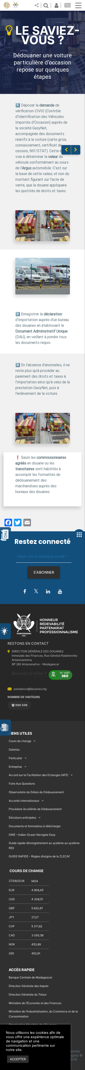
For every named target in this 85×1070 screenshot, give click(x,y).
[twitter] (36, 591)
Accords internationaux (24, 800)
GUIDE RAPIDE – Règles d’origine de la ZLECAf (39, 856)
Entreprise (15, 766)
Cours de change (20, 741)
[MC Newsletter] (68, 5)
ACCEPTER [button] (18, 1059)
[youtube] (59, 591)
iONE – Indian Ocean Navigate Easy (32, 834)
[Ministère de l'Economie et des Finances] (7, 5)
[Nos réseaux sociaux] (36, 5)
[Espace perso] (56, 5)
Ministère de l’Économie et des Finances (35, 1003)
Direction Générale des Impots (28, 986)
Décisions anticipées (22, 817)
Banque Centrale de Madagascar (30, 977)
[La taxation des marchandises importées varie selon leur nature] (75, 150)
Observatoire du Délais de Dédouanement (36, 792)
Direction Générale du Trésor (28, 994)
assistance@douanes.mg (30, 689)
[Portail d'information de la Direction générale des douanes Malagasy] (15, 5)
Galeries (14, 749)
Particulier (15, 758)
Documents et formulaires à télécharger (35, 826)
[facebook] (24, 591)
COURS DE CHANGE (26, 871)
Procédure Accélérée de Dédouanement (35, 809)
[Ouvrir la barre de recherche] (46, 5)
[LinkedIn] (48, 591)
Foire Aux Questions (22, 783)
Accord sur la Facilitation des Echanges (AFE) (38, 775)
